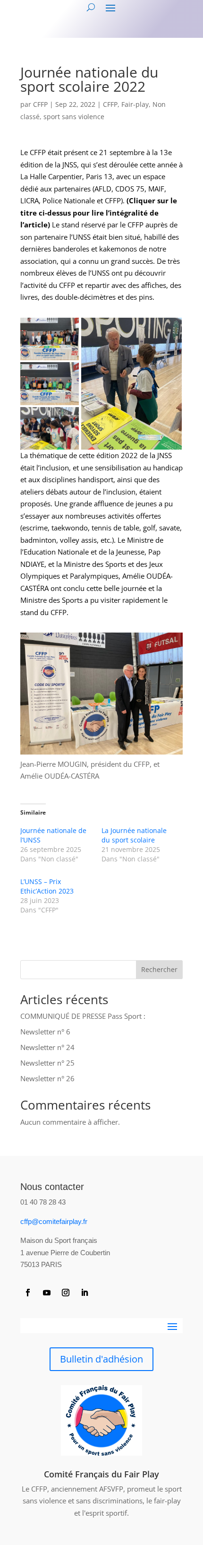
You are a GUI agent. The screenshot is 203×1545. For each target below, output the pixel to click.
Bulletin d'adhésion (101, 1359)
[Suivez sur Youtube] (46, 1292)
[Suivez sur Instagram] (65, 1292)
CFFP (40, 104)
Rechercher (159, 969)
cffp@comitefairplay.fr (53, 1221)
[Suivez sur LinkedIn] (84, 1292)
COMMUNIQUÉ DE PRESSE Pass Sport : (82, 1016)
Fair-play (135, 104)
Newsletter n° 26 (47, 1078)
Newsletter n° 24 (47, 1047)
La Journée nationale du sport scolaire (134, 835)
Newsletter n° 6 (45, 1031)
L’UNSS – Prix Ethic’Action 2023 (47, 886)
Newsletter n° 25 (47, 1063)
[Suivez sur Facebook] (27, 1292)
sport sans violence (73, 116)
